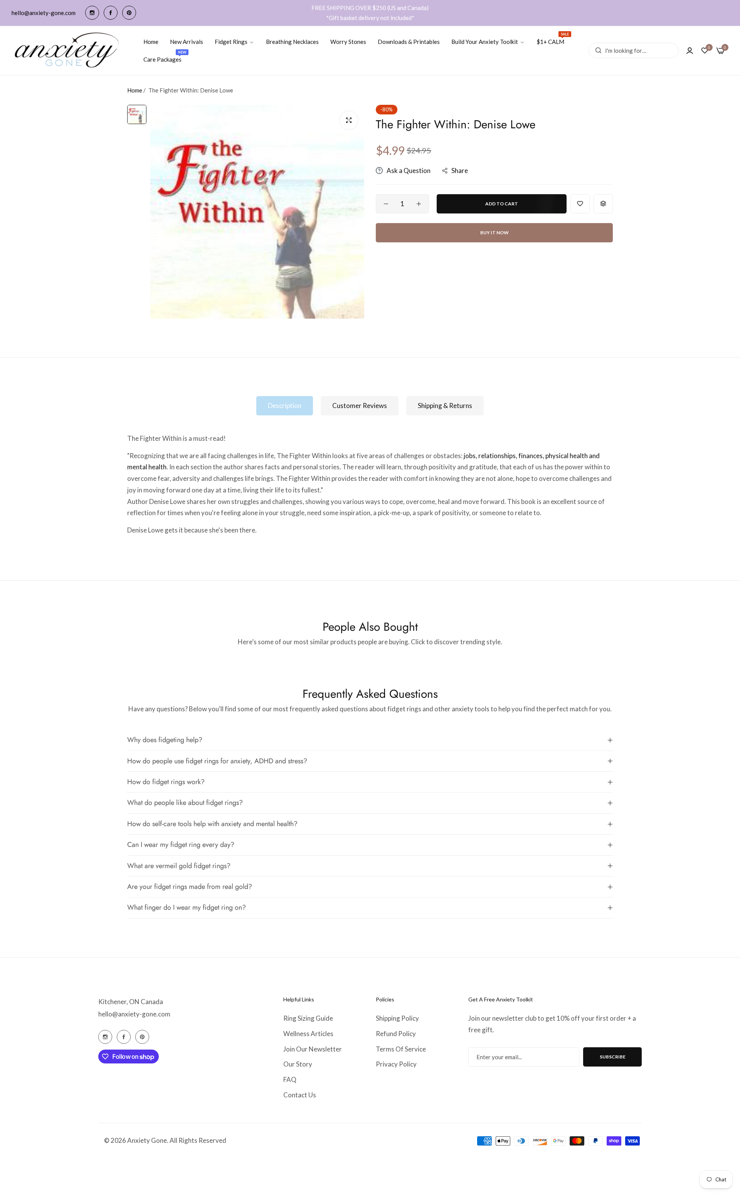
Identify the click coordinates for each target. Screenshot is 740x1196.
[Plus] (419, 204)
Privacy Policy (396, 1064)
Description (284, 405)
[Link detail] (92, 13)
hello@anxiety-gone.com (134, 1014)
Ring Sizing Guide (308, 1018)
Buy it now (494, 232)
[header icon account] (689, 50)
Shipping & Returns (445, 405)
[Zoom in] (348, 120)
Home (134, 90)
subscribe (613, 1057)
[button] (580, 203)
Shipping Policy (397, 1018)
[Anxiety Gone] (67, 50)
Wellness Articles (308, 1034)
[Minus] (386, 204)
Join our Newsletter (312, 1049)
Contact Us (299, 1095)
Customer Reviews (359, 405)
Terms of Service (401, 1049)
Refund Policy (396, 1034)
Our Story (297, 1064)
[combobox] (634, 50)
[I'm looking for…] (596, 50)
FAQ (289, 1079)
